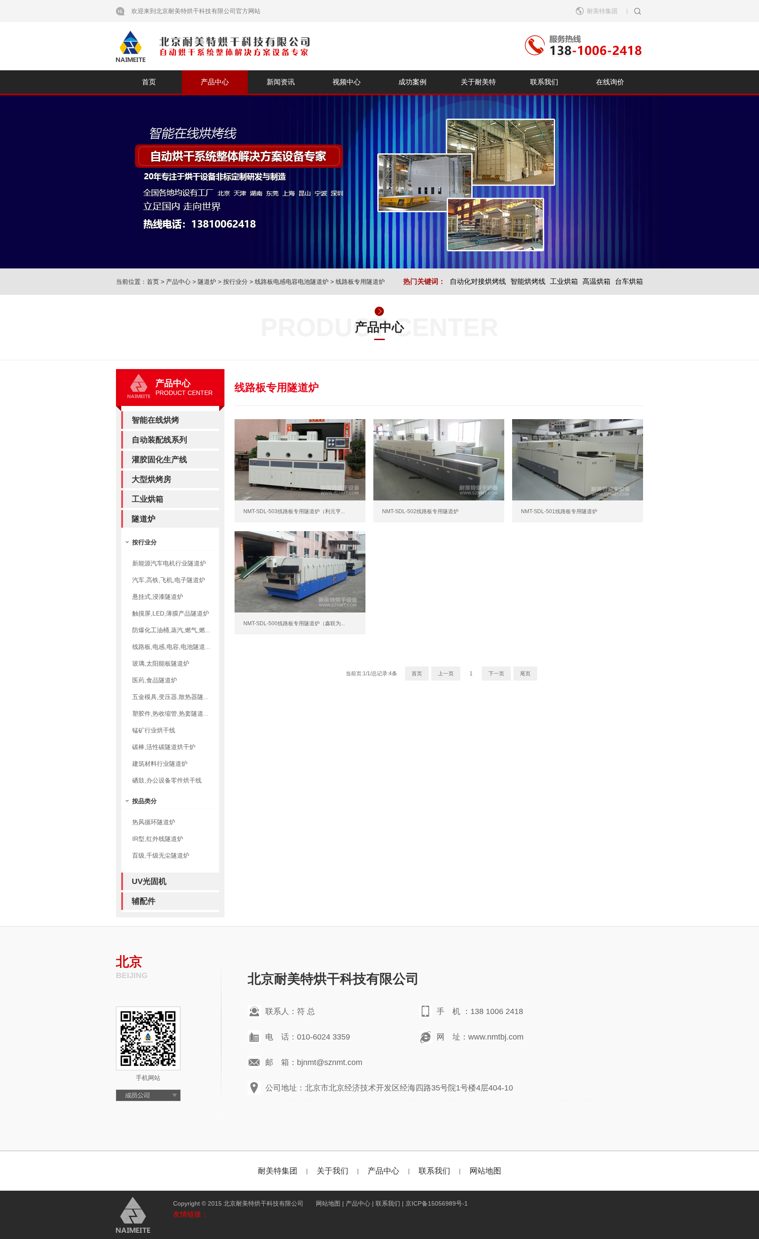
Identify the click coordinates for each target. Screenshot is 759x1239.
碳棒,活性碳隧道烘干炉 (163, 746)
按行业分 (235, 281)
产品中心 (215, 82)
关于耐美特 (478, 82)
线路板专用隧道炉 (360, 281)
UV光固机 (149, 881)
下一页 (496, 673)
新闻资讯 (281, 82)
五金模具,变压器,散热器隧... (170, 696)
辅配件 (143, 901)
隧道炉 (207, 281)
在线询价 (610, 82)
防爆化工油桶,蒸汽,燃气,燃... (171, 630)
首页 (149, 82)
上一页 (446, 673)
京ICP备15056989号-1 (436, 1203)
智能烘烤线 (528, 281)
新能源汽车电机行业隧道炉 (169, 563)
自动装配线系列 (159, 439)
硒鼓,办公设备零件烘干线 (167, 780)
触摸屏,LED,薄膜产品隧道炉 (170, 613)
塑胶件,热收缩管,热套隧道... (170, 713)
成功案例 (412, 82)
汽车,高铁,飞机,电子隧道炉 (168, 579)
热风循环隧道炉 (153, 822)
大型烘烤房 (151, 479)
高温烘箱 (596, 281)
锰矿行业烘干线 (153, 730)
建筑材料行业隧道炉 (160, 763)
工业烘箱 (564, 281)
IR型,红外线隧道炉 (157, 838)
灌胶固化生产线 (159, 459)
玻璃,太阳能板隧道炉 (160, 663)
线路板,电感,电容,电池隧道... (171, 646)
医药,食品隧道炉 (154, 680)
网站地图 (485, 1171)
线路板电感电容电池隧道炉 (292, 281)
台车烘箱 (629, 281)
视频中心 (347, 82)
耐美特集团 (277, 1171)
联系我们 (544, 82)
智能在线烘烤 (155, 420)
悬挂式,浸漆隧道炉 (157, 596)
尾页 (525, 673)
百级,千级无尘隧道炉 (160, 855)
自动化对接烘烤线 (478, 281)
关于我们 (332, 1171)
